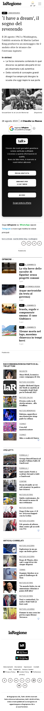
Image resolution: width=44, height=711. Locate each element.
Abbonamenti (8, 667)
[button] (4, 680)
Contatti (36, 667)
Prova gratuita (22, 173)
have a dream (7, 239)
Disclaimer (18, 667)
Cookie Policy (24, 672)
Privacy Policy (10, 672)
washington (32, 239)
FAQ (10, 669)
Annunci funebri (27, 669)
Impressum (28, 667)
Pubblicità (17, 669)
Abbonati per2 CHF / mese (22, 183)
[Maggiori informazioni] (34, 129)
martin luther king (20, 239)
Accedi (22, 195)
